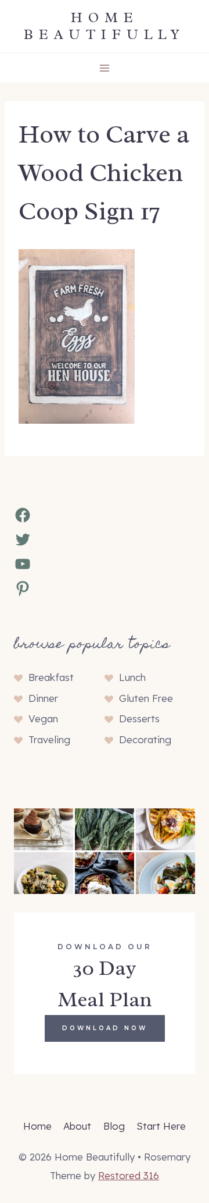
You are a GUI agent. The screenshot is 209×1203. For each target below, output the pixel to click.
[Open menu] (105, 68)
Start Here (161, 1126)
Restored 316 (128, 1175)
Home (37, 1126)
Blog (114, 1126)
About (77, 1126)
